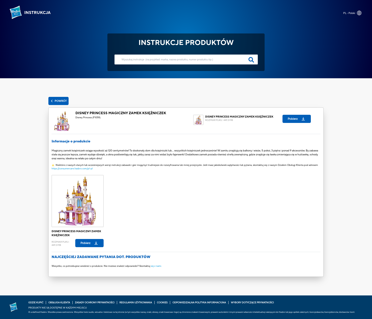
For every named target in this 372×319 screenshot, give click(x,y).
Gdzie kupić (35, 302)
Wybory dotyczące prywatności (252, 302)
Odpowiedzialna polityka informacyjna (199, 302)
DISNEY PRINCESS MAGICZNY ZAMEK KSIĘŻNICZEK (120, 113)
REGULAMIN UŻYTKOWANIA (135, 302)
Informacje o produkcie (71, 141)
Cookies (162, 302)
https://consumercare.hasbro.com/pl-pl (72, 168)
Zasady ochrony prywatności (95, 302)
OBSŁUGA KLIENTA (59, 302)
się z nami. (156, 266)
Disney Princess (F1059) (87, 117)
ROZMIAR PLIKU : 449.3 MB (219, 120)
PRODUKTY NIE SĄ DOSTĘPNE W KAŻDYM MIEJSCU (57, 307)
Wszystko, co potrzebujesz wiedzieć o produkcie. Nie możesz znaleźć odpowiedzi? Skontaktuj (101, 266)
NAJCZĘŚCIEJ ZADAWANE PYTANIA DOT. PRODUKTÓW (101, 257)
